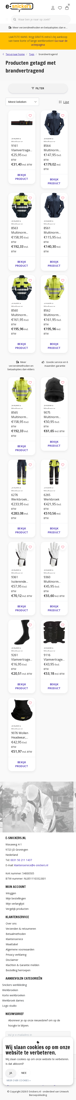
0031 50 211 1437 (21, 860)
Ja (10, 1073)
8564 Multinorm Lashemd (51, 148)
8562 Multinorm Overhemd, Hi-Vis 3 (54, 312)
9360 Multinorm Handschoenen (54, 579)
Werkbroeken (10, 990)
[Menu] (7, 19)
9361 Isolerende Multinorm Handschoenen (21, 579)
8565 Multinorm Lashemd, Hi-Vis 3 (20, 414)
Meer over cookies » (19, 1080)
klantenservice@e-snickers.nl (31, 865)
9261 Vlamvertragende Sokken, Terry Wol (21, 657)
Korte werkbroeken (13, 995)
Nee (24, 1073)
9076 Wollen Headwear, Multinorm (19, 735)
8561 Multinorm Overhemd (51, 230)
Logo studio (9, 1005)
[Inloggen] (52, 7)
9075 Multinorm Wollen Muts (52, 414)
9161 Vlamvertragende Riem (21, 148)
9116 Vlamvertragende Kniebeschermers (54, 657)
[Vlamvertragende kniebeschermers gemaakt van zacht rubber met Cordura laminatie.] (54, 632)
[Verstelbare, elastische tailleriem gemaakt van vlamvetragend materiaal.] (21, 122)
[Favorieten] (59, 7)
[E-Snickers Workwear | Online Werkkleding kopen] (19, 7)
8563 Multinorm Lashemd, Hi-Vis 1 (20, 230)
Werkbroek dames (13, 1000)
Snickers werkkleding (14, 985)
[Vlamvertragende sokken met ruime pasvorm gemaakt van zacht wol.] (21, 632)
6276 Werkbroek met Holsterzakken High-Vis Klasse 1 (21, 497)
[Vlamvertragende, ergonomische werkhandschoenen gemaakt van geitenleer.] (54, 554)
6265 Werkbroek (51, 497)
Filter (40, 88)
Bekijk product (21, 177)
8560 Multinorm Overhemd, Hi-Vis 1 (21, 312)
